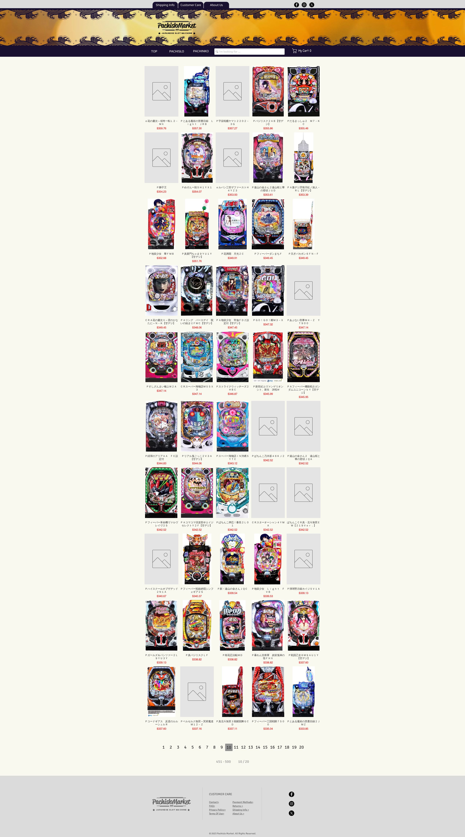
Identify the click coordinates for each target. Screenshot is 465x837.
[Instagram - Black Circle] (304, 4)
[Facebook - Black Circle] (296, 4)
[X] (311, 4)
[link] (304, 50)
